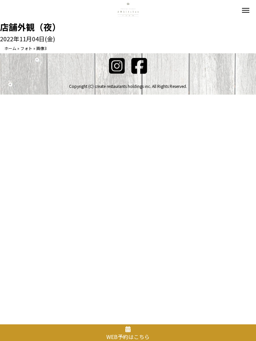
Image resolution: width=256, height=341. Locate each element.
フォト (26, 48)
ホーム (10, 48)
